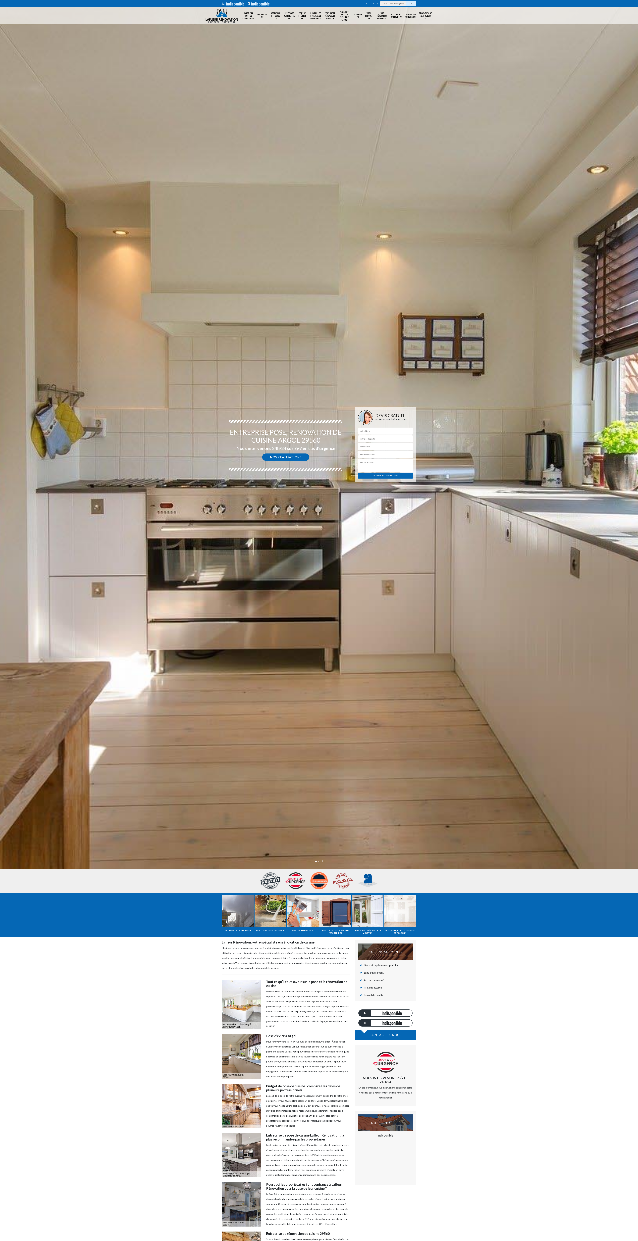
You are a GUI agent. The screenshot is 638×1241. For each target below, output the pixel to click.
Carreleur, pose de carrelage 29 (248, 16)
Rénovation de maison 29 (411, 15)
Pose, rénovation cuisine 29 (382, 16)
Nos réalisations (286, 457)
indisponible (235, 4)
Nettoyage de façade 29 (275, 16)
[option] (319, 496)
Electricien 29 (262, 15)
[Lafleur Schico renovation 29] (221, 15)
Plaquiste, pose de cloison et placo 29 (344, 16)
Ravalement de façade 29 (396, 15)
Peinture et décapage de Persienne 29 (315, 16)
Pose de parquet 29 (369, 16)
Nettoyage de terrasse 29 (289, 16)
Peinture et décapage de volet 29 (329, 16)
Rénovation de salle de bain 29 (425, 16)
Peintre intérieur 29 (302, 16)
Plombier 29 (358, 15)
